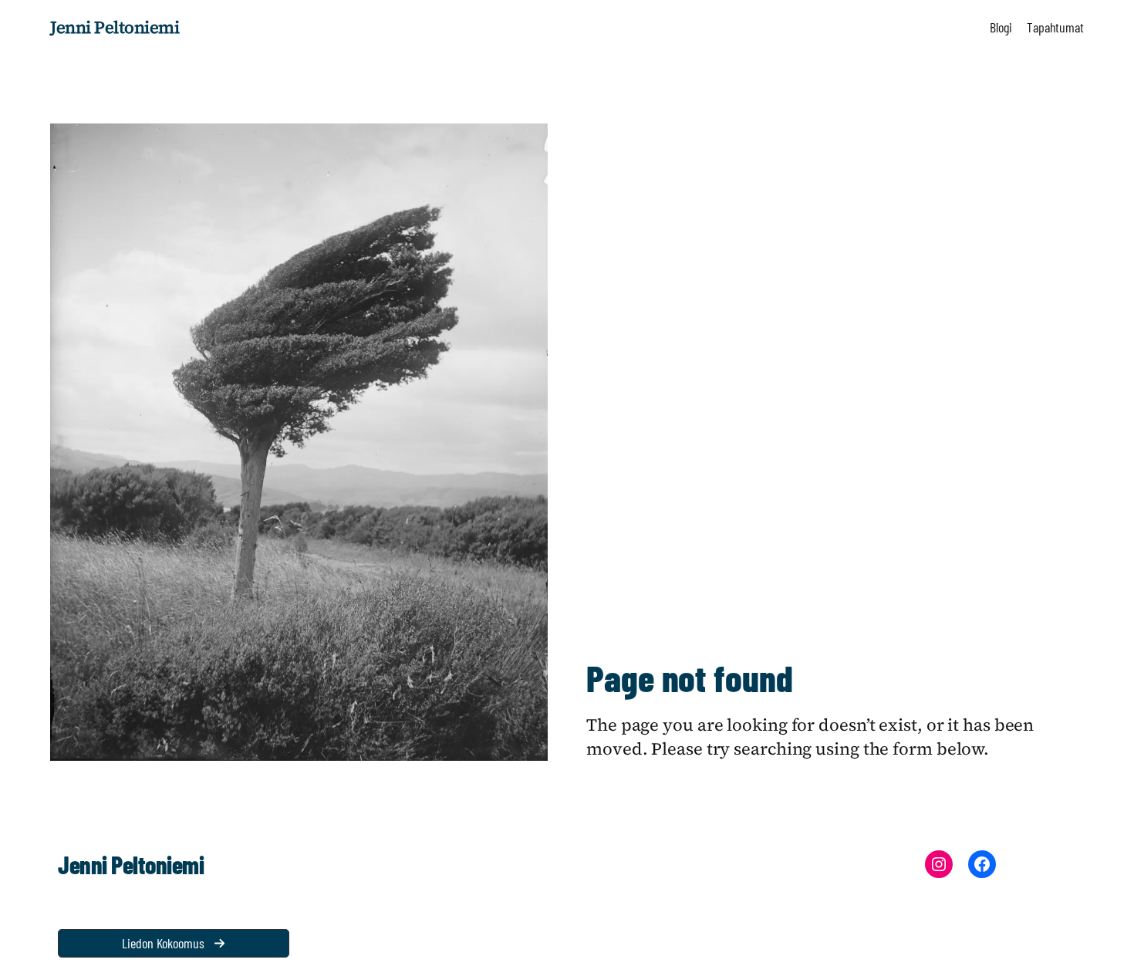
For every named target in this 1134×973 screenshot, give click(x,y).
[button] (173, 943)
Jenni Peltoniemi (114, 27)
